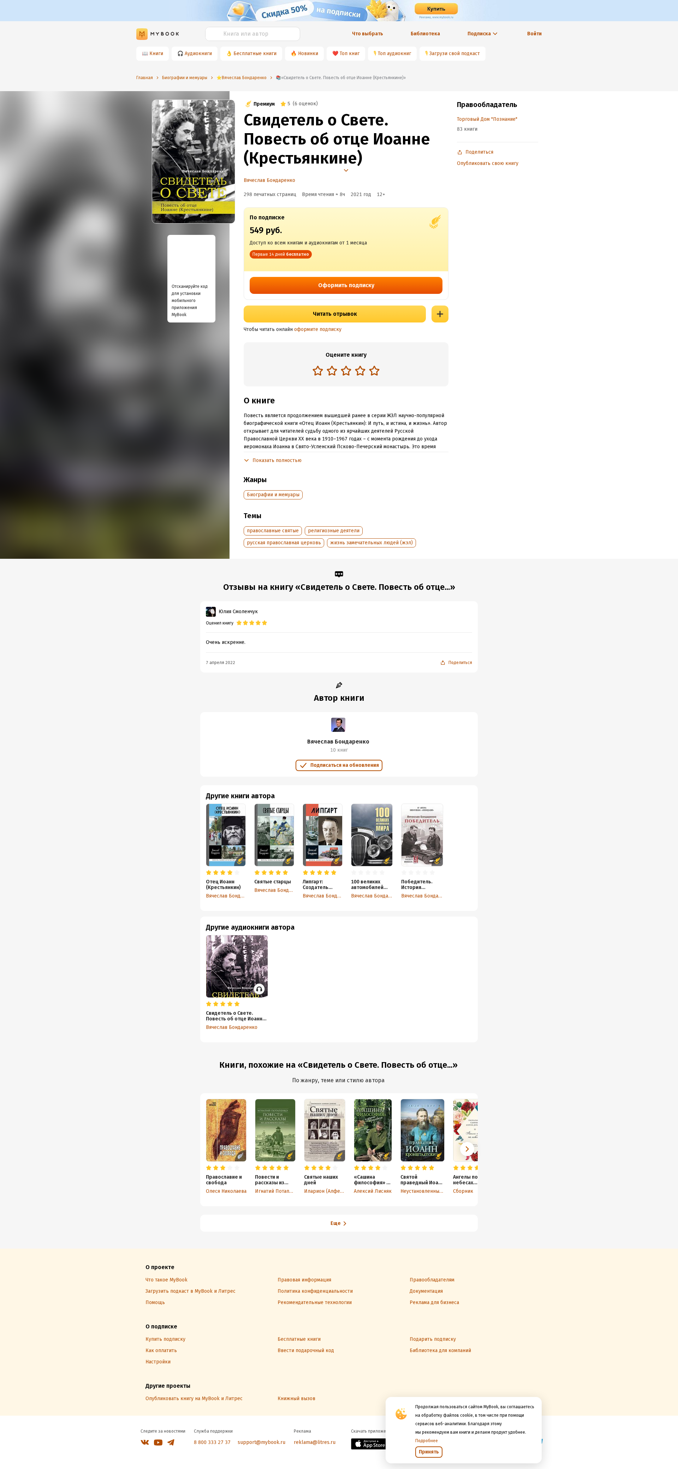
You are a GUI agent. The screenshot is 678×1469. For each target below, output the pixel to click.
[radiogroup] (346, 371)
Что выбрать (367, 34)
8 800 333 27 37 (212, 1442)
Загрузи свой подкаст (454, 54)
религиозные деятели (333, 531)
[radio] (317, 370)
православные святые (273, 531)
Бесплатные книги (254, 54)
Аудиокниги (198, 54)
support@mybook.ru (261, 1442)
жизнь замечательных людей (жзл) (371, 543)
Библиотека (425, 34)
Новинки (308, 54)
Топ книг (349, 54)
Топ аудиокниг (394, 54)
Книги (156, 54)
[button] (467, 1149)
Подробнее (426, 1440)
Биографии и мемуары (273, 495)
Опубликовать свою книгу (487, 163)
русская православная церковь (284, 543)
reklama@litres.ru (314, 1442)
